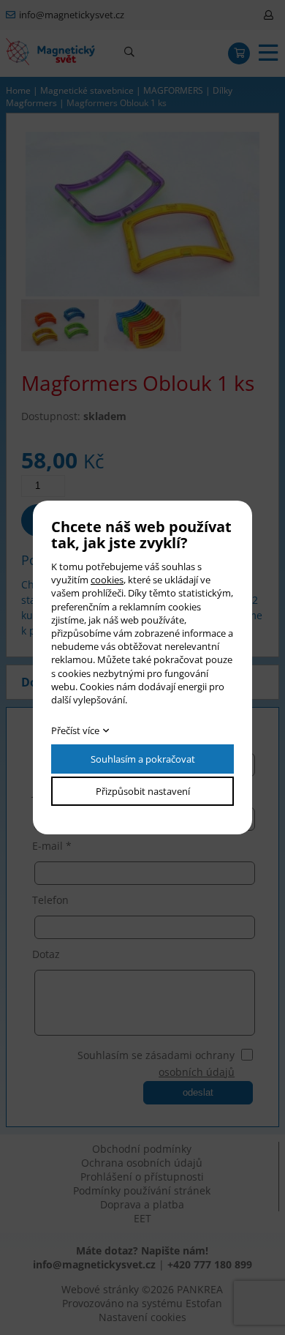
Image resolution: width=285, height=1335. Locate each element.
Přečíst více (75, 730)
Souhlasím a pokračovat (143, 759)
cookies (107, 579)
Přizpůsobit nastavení (143, 791)
